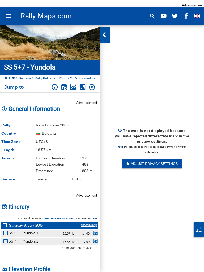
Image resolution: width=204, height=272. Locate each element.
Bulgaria (25, 78)
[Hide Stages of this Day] (6, 225)
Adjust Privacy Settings (154, 164)
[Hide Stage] (6, 232)
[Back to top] (92, 87)
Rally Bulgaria (45, 78)
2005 (62, 78)
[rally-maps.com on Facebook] (186, 16)
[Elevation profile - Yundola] (95, 234)
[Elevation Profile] (73, 87)
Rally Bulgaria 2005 (52, 125)
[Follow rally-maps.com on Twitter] (175, 16)
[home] (6, 78)
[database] (13, 78)
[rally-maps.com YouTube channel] (163, 16)
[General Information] (55, 87)
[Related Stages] (82, 87)
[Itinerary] (64, 87)
